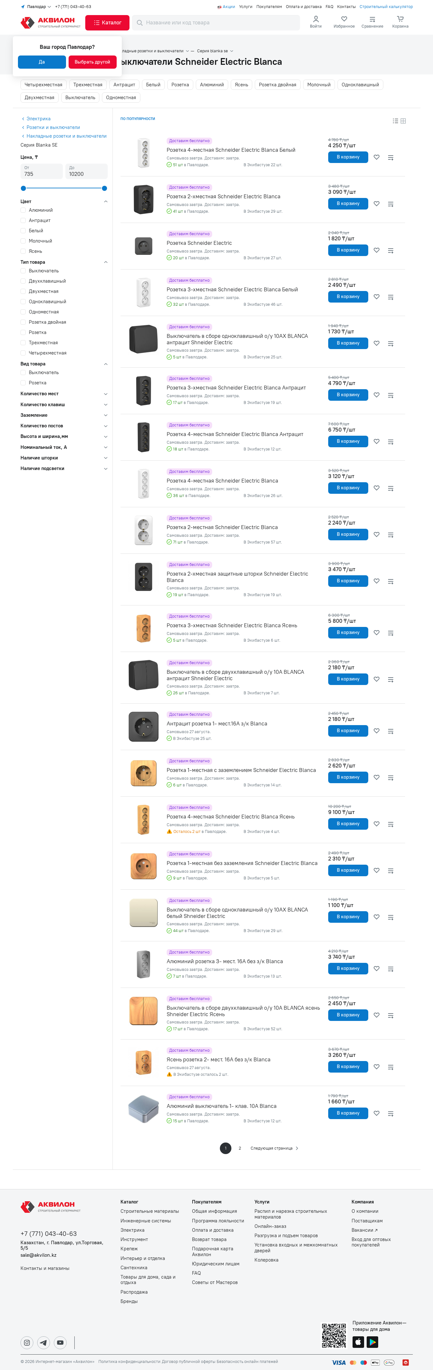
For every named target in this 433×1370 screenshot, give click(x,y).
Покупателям (269, 6)
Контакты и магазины (45, 1268)
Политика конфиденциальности (129, 1361)
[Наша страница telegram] (43, 1342)
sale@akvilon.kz (38, 1255)
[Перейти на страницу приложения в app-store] (358, 1342)
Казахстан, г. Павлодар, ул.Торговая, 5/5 (62, 1245)
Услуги (246, 6)
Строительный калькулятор (386, 6)
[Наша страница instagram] (27, 1342)
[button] (107, 22)
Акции (229, 6)
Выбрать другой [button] (92, 62)
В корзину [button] (348, 157)
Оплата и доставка (304, 6)
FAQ (329, 6)
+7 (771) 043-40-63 (73, 6)
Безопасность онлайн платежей (247, 1361)
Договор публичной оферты (188, 1361)
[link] (344, 22)
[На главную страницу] (52, 1207)
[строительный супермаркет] (52, 22)
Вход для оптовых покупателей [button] (371, 1242)
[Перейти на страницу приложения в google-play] (372, 1342)
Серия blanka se (212, 51)
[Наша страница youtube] (60, 1342)
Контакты (346, 6)
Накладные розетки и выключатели (149, 51)
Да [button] (42, 62)
